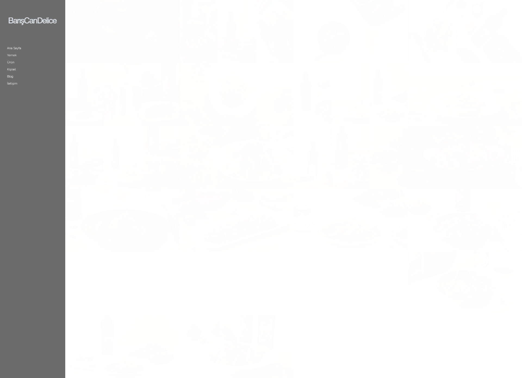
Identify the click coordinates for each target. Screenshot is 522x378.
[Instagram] (33, 105)
